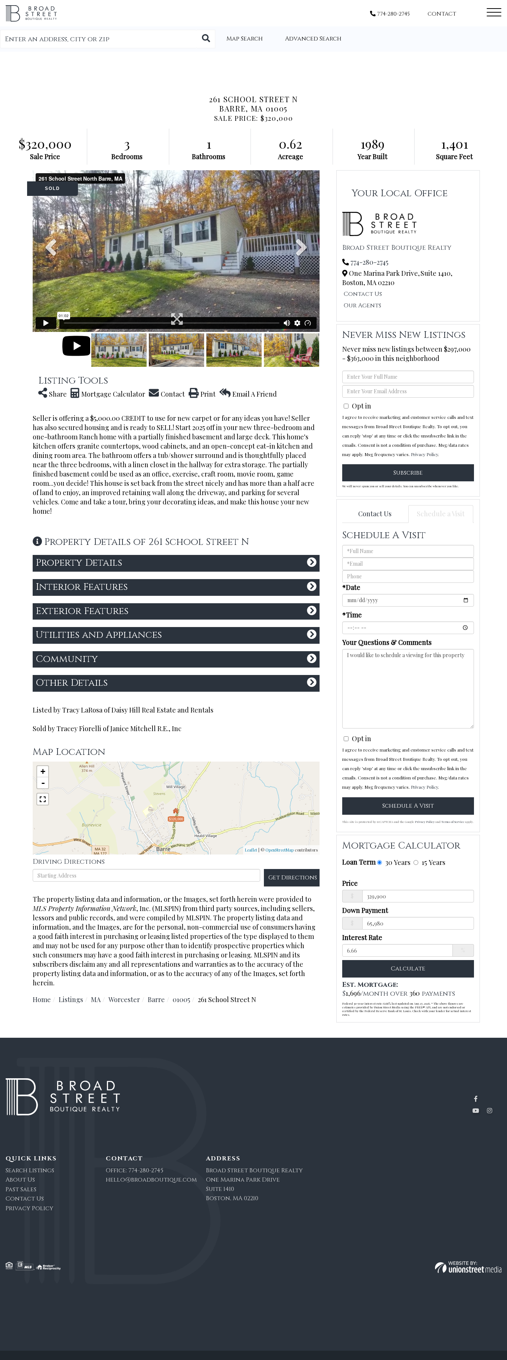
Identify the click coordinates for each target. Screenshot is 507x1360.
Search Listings (30, 1170)
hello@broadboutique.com (151, 1180)
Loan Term (359, 861)
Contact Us (363, 294)
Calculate (408, 969)
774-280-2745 (393, 14)
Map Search (244, 39)
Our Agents (362, 305)
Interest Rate (362, 937)
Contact (442, 14)
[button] (206, 39)
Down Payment (365, 910)
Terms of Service (452, 822)
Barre (156, 999)
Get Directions (292, 877)
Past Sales (21, 1189)
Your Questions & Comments (387, 642)
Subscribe (408, 473)
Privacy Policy (424, 454)
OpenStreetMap (279, 850)
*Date (351, 587)
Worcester (124, 999)
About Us (20, 1180)
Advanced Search (313, 39)
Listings (71, 999)
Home (42, 999)
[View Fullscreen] (42, 799)
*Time (352, 614)
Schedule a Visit (441, 513)
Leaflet (251, 850)
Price (350, 883)
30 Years (396, 862)
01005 (181, 999)
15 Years (432, 862)
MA (96, 999)
